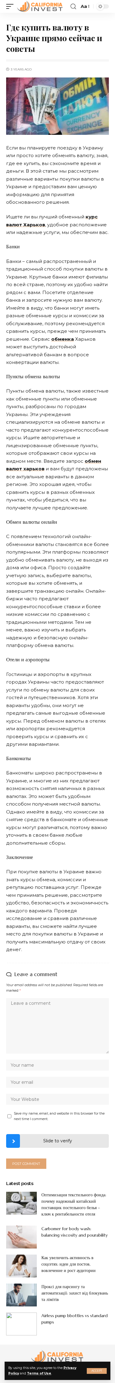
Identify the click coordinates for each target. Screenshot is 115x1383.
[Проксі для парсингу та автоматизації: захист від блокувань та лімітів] (21, 1295)
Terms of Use (39, 1373)
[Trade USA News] (40, 6)
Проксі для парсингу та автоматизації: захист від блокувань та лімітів (74, 1293)
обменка (62, 339)
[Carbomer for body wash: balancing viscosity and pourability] (21, 1237)
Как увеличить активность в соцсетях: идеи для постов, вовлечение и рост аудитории (68, 1264)
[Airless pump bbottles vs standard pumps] (21, 1324)
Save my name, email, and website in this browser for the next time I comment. (59, 1116)
